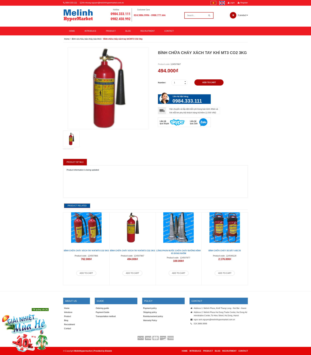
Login (232, 3)
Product (111, 31)
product (242, 15)
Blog (128, 31)
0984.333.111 (71, 3)
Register (244, 3)
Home (72, 31)
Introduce (90, 31)
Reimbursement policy (153, 316)
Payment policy (150, 308)
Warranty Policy (150, 320)
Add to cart (86, 273)
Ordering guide (102, 308)
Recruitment (147, 31)
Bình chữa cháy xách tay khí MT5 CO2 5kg (86, 250)
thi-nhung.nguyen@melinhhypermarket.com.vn (103, 3)
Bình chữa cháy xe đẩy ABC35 (224, 250)
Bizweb (108, 351)
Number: (162, 82)
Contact (169, 31)
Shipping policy (150, 312)
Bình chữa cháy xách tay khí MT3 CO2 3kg (132, 250)
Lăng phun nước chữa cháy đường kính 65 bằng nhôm (178, 252)
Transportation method (106, 316)
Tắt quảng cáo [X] (40, 310)
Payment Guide (102, 312)
